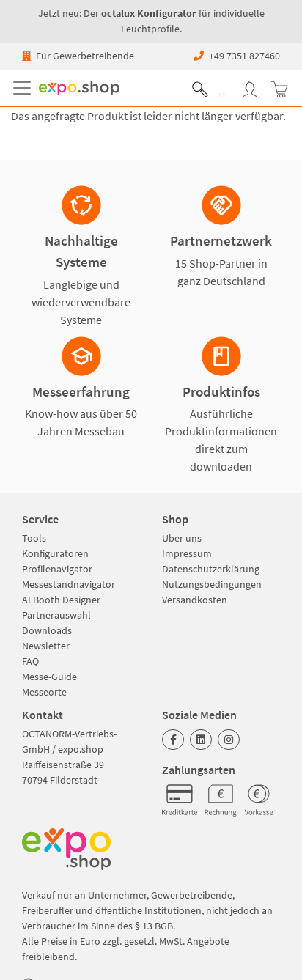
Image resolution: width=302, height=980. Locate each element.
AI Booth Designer (61, 599)
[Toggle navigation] (25, 88)
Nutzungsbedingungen (212, 584)
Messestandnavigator (68, 584)
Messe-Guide (49, 676)
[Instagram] (229, 739)
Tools (34, 538)
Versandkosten (194, 599)
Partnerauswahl (56, 615)
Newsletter (46, 645)
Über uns (182, 538)
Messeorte (44, 692)
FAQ (30, 661)
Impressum (187, 553)
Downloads (47, 630)
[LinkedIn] (201, 739)
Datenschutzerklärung (210, 568)
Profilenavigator (57, 568)
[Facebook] (173, 739)
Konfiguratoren (55, 553)
